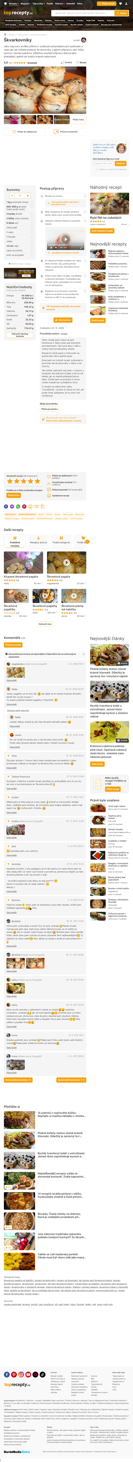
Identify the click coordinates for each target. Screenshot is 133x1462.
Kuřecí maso (60, 20)
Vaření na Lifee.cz (58, 1379)
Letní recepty (10, 25)
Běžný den (79, 514)
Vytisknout (30, 506)
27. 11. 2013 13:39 (75, 776)
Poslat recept (36, 506)
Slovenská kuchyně (44, 518)
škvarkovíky (28, 1283)
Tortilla (68, 1400)
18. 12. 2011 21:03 (75, 921)
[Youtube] (28, 1375)
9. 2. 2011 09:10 (76, 1056)
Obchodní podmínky (79, 1387)
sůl (56, 1304)
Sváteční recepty (12, 518)
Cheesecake (107, 1416)
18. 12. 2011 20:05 (75, 954)
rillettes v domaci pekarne (85, 1287)
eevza (64, 616)
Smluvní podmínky (78, 1390)
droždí (34, 1304)
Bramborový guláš (93, 1416)
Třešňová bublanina (105, 1403)
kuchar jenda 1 (32, 1294)
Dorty (90, 1412)
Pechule (111, 844)
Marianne (116, 1384)
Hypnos (111, 883)
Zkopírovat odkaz (43, 506)
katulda (7, 616)
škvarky (26, 1304)
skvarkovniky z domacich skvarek (28, 1287)
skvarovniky (41, 1283)
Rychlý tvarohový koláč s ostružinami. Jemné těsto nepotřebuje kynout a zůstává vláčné (61, 1156)
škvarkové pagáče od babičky (19, 1280)
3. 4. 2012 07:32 (76, 900)
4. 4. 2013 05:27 (76, 846)
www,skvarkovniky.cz (106, 1290)
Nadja (14, 689)
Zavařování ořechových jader (15, 1442)
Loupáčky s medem (117, 841)
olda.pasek (112, 905)
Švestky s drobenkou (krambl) (118, 900)
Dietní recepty (35, 1412)
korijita (15, 797)
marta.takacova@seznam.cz (119, 832)
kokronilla (112, 821)
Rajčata (31, 25)
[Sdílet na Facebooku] (6, 506)
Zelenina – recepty (33, 1400)
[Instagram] (21, 1375)
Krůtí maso (23, 1409)
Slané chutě (68, 514)
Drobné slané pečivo (38, 35)
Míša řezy (50, 1419)
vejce (73, 1304)
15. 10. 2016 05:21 (75, 755)
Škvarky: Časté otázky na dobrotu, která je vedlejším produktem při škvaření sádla (59, 1217)
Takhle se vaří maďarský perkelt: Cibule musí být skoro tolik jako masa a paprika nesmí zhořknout (62, 1257)
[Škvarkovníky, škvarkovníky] (15, 829)
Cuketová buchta (85, 1419)
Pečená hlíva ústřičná (12, 1444)
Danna (110, 809)
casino (18, 735)
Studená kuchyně (79, 1412)
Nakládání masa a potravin (53, 1400)
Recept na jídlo (57, 1376)
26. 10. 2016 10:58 (75, 735)
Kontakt (94, 1395)
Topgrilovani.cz (118, 1381)
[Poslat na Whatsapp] (18, 506)
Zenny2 (111, 869)
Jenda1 (76, 40)
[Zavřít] (83, 654)
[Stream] (35, 1375)
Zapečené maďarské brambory (118, 309)
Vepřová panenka (122, 1403)
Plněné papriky (24, 1416)
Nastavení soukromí (79, 1376)
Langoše (73, 1419)
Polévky (48, 20)
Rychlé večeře (77, 25)
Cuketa (22, 25)
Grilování (111, 20)
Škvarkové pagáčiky (10, 607)
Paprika (101, 20)
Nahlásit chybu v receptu (21, 264)
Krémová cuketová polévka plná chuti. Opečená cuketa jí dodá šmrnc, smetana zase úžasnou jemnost (108, 752)
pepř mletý (64, 1304)
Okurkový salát (10, 1419)
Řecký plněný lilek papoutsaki (117, 878)
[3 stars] (23, 481)
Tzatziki (8, 1406)
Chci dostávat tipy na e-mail (106, 159)
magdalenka (53, 583)
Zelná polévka (76, 1403)
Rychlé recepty (61, 25)
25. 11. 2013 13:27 (75, 797)
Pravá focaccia (45, 1403)
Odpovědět (11, 680)
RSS (92, 1379)
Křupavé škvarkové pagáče (21, 576)
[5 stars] (37, 481)
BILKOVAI (16, 921)
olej (94, 1304)
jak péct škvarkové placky (61, 1283)
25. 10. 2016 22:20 (74, 689)
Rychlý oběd (120, 1419)
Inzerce (94, 1376)
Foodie (94, 1387)
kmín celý (108, 1304)
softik (110, 919)
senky (27, 980)
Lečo (96, 1419)
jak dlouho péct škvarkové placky (95, 1280)
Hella (6, 583)
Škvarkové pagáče (58, 576)
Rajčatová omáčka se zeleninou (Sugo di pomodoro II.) (118, 855)
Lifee (114, 1390)
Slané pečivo (23, 35)
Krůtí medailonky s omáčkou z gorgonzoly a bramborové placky (117, 300)
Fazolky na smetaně (40, 1416)
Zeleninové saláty (63, 1412)
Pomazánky (20, 1400)
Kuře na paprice (62, 1419)
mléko (88, 1304)
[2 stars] (16, 481)
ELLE (114, 1387)
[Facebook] (7, 1375)
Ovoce (96, 1412)
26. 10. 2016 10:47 (75, 717)
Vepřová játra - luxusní (115, 817)
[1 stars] (9, 481)
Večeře (57, 514)
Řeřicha (7, 1403)
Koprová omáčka (24, 1419)
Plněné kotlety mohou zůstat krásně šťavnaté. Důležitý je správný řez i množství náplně (60, 1136)
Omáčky (27, 20)
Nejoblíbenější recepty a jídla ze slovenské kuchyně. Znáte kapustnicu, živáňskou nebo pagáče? (62, 1176)
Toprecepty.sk (118, 1376)
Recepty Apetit (57, 1384)
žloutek (80, 1304)
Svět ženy (55, 1387)
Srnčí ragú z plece (116, 806)
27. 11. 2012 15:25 (75, 864)
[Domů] (5, 34)
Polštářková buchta (117, 263)
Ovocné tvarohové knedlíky (60, 1416)
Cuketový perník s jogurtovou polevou (117, 914)
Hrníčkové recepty (44, 25)
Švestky (80, 20)
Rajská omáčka (79, 1416)
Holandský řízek (38, 1419)
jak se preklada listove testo (46, 1290)
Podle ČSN (90, 20)
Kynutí (41, 514)
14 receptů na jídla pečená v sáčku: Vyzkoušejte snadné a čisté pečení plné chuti (60, 1197)
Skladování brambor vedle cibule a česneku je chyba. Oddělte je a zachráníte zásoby (108, 1436)
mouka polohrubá (12, 1304)
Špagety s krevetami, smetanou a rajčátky (118, 864)
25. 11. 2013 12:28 (75, 821)
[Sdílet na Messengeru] (12, 506)
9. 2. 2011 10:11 (76, 1035)
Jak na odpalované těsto (99, 1400)
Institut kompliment (98, 224)
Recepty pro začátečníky (111, 25)
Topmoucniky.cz (118, 1379)
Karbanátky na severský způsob (116, 286)
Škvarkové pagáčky (45, 606)
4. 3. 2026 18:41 (76, 664)
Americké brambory (118, 1400)
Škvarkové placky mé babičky (72, 607)
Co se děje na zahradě (20, 1403)
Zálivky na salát (90, 1403)
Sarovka (16, 900)
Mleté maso (34, 1409)
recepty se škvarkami (67, 1280)
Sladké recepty (22, 1412)
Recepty (12, 35)
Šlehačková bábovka (61, 1403)
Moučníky (38, 20)
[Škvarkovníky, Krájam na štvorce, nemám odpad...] (15, 672)
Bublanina (8, 1421)
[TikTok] (42, 1375)
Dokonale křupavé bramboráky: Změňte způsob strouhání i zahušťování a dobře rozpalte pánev (109, 1431)
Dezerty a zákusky (79, 1400)
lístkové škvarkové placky (58, 1287)
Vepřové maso (46, 1409)
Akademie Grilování (13, 20)
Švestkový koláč (19, 1421)
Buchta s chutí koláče (118, 888)
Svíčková (34, 1403)
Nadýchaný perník (106, 1419)
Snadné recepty (122, 1409)
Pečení (49, 514)
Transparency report (99, 1392)
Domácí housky (115, 829)
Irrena (14, 1035)
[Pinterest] (14, 1375)
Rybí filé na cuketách (105, 218)
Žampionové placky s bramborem (118, 275)
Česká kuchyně (91, 25)
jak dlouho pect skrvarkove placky (78, 1290)
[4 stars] (30, 481)
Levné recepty (76, 518)
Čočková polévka (120, 1416)
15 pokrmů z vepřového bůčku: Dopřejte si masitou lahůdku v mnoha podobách (61, 1116)
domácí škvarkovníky (45, 1280)
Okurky (71, 20)
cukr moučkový (46, 1304)
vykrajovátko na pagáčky (87, 1283)
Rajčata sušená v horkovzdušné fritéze (118, 252)
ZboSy (110, 858)
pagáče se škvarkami (20, 1290)
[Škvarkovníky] (15, 963)
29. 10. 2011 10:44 (75, 979)
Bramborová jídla (60, 1409)
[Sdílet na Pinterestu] (24, 506)
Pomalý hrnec (73, 1409)
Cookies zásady (77, 1384)
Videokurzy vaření (58, 1381)
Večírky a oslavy (61, 518)
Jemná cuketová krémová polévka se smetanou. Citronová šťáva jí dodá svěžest (66, 1441)
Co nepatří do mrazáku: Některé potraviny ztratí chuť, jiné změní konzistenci (109, 1441)
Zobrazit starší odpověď (18, 710)
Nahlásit (94, 1390)
